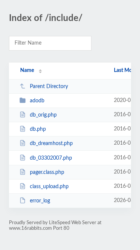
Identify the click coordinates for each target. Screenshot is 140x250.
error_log (40, 201)
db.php (38, 129)
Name (27, 70)
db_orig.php (43, 115)
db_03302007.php (51, 158)
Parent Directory (49, 86)
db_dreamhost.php (51, 143)
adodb (37, 100)
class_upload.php (49, 186)
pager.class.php (47, 172)
